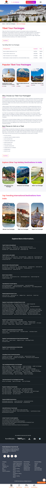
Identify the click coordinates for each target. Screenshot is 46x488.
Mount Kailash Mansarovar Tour (10, 51)
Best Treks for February (6, 393)
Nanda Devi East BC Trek (14, 249)
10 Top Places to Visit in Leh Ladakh (9, 307)
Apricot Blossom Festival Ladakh (8, 423)
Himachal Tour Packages (7, 368)
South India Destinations (35, 306)
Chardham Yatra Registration (19, 357)
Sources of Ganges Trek (7, 248)
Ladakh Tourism (5, 321)
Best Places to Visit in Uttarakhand (22, 305)
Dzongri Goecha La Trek (14, 276)
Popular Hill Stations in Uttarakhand (9, 411)
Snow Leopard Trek (22, 256)
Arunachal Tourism (6, 341)
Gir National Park (27, 402)
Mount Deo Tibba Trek (22, 266)
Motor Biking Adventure (6, 286)
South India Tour (19, 370)
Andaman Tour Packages (31, 368)
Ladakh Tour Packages (37, 366)
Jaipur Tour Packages (26, 371)
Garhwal (36, 463)
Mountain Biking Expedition (7, 285)
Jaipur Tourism (18, 322)
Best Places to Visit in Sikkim (35, 309)
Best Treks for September (28, 388)
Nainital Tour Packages (28, 372)
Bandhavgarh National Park (7, 401)
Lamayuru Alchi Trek (6, 259)
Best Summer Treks (16, 389)
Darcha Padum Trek (38, 256)
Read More (5, 40)
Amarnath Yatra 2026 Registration (9, 309)
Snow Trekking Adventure (37, 286)
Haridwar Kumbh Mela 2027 (7, 314)
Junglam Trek (30, 256)
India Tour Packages (31, 2)
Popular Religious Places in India (8, 310)
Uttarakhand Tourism (23, 321)
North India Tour (27, 370)
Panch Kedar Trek (24, 248)
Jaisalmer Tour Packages (7, 372)
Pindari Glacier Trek (24, 249)
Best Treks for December (18, 392)
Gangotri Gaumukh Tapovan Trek (26, 246)
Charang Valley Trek (28, 268)
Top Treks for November (7, 392)
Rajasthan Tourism (13, 321)
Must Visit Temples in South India (35, 310)
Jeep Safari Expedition (29, 285)
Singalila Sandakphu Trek (7, 278)
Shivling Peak (26, 466)
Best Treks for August (35, 391)
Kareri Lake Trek (39, 266)
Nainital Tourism (32, 322)
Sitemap (4, 470)
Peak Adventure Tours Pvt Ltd (10, 447)
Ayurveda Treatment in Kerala (21, 311)
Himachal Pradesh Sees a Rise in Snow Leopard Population (13, 421)
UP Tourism (39, 322)
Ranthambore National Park (7, 402)
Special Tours (29, 295)
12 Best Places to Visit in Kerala (23, 309)
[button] (42, 75)
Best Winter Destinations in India (34, 314)
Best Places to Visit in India (7, 304)
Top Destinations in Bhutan (21, 313)
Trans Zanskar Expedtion (7, 258)
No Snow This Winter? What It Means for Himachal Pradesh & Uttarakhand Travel (18, 422)
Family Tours (35, 295)
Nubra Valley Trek (38, 258)
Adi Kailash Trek (5, 249)
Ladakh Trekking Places (17, 463)
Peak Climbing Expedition (19, 285)
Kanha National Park (18, 402)
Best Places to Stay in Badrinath (8, 358)
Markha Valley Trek (6, 256)
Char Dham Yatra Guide (18, 356)
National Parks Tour (14, 295)
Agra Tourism (25, 322)
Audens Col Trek (32, 248)
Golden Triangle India (31, 304)
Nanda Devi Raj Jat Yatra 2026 (22, 310)
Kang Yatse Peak (27, 464)
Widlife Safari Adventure (17, 286)
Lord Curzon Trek (16, 248)
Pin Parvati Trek (5, 266)
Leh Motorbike (37, 467)
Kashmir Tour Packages (6, 367)
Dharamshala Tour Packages (8, 373)
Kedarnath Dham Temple (30, 356)
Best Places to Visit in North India (22, 306)
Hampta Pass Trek (13, 266)
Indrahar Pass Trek (16, 269)
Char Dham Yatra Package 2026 (8, 296)
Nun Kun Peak (26, 463)
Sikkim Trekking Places (17, 464)
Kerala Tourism (5, 331)
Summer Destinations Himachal (8, 306)
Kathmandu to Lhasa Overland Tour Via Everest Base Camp (16, 57)
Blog (3, 468)
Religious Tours (22, 295)
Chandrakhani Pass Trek (7, 269)
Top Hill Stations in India (6, 409)
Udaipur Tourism (11, 324)
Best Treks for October (6, 389)
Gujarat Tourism (5, 348)
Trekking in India (5, 466)
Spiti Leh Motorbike (38, 470)
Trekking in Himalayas (17, 391)
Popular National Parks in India (8, 305)
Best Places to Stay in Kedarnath (32, 357)
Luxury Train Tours (5, 295)
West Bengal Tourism (30, 340)
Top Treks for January (28, 392)
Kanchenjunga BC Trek (25, 276)
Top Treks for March (17, 393)
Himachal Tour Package (23, 185)
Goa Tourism (12, 348)
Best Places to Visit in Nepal (32, 313)
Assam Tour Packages (27, 367)
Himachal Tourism (31, 321)
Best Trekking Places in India (27, 389)
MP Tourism (4, 324)
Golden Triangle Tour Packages (8, 370)
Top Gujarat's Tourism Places (19, 304)
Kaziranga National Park (28, 401)
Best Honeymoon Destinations (8, 313)
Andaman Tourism (6, 332)
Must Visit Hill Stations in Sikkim (23, 411)
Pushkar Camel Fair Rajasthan (8, 311)
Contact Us (4, 467)
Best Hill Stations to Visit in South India (20, 409)
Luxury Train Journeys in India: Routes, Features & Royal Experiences (15, 424)
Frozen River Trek (14, 256)
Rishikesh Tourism (27, 324)
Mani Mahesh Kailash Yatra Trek (8, 268)
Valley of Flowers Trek (6, 246)
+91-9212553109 (16, 2)
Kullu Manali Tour (17, 371)
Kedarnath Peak (27, 467)
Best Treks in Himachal (6, 391)
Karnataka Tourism (24, 331)
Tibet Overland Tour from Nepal (10, 55)
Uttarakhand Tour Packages (8, 186)
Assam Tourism (13, 340)
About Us (4, 464)
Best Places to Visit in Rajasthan (20, 314)
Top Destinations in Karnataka (34, 311)
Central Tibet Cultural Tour (9, 53)
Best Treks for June (17, 388)
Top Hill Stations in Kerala (35, 411)
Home (3, 463)
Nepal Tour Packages (37, 229)
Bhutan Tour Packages (9, 229)
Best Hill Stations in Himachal (7, 412)
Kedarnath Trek (15, 246)
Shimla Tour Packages (17, 372)
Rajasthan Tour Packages (16, 366)
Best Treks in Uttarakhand (7, 388)
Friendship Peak (27, 470)
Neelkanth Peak (27, 468)
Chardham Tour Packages (7, 356)
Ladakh (35, 464)
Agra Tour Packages (19, 373)
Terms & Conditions (6, 471)
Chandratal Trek (31, 266)
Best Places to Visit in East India (23, 307)
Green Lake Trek (5, 276)
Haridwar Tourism (19, 324)
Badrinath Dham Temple (7, 357)
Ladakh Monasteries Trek (28, 258)
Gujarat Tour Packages (28, 373)
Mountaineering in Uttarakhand (8, 288)
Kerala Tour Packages (27, 366)
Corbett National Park (18, 401)
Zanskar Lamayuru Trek (17, 258)
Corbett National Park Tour (7, 371)
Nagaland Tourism (20, 340)
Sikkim (35, 466)
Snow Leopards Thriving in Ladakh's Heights (10, 419)
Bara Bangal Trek (19, 268)
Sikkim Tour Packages (37, 185)
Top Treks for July (25, 391)
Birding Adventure (27, 286)
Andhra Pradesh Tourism (14, 331)
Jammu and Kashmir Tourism (8, 322)
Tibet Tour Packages (23, 229)
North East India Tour (35, 370)
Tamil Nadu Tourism (33, 331)
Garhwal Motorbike (38, 468)
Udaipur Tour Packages (36, 371)
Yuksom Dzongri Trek (35, 276)
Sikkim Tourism (5, 340)
